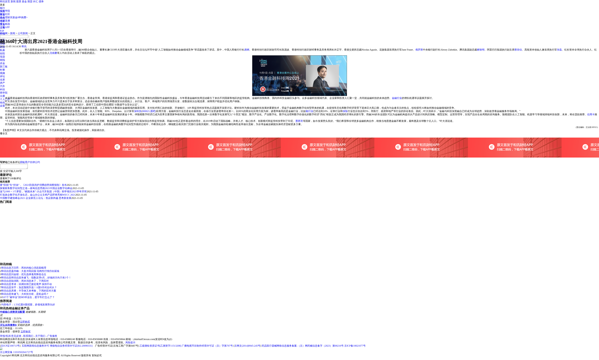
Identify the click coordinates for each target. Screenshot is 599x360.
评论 (2, 76)
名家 (2, 79)
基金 (24, 1)
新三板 (3, 66)
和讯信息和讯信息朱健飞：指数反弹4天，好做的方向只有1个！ (36, 277)
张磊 (559, 49)
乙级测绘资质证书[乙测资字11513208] (160, 345)
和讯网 (3, 33)
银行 (2, 8)
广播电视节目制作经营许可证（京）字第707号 (207, 345)
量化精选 (5, 24)
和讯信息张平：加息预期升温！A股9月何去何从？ (29, 287)
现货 (2, 56)
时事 (2, 69)
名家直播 (5, 20)
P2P (2, 30)
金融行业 (397, 98)
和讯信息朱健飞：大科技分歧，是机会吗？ (25, 294)
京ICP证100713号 (10, 345)
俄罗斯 (419, 49)
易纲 (246, 49)
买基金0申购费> (19, 17)
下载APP (5, 27)
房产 (2, 83)
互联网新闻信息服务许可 (35, 345)
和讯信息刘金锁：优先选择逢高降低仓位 (23, 274)
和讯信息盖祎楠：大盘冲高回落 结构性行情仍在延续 (30, 271)
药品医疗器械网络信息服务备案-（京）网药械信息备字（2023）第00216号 (303, 345)
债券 (41, 1)
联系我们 (28, 336)
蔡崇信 (518, 49)
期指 (2, 60)
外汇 (35, 1)
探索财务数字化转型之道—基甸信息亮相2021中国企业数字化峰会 (36, 188)
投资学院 (5, 11)
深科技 (137, 111)
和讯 (24, 46)
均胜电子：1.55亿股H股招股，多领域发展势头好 (28, 304)
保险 (345, 111)
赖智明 (481, 49)
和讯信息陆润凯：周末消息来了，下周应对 (25, 281)
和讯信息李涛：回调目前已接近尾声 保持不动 (26, 284)
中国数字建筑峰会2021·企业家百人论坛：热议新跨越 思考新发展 (35, 198)
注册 (2, 96)
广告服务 (52, 336)
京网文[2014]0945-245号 (247, 345)
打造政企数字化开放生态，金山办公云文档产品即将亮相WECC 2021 (37, 194)
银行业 (309, 111)
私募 (2, 50)
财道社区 (5, 14)
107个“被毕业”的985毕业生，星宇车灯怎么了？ (28, 297)
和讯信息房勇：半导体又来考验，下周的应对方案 (28, 290)
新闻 (13, 1)
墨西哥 (299, 121)
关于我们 (40, 336)
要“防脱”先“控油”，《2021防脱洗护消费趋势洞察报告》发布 (33, 185)
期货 (29, 1)
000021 (146, 111)
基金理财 (5, 17)
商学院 (3, 92)
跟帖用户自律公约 (30, 162)
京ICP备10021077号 (355, 345)
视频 (2, 73)
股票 (18, 1)
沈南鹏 (53, 53)
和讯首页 (5, 1)
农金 (2, 63)
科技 (2, 89)
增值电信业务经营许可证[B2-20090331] (71, 345)
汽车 (2, 86)
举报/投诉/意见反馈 (10, 336)
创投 (2, 53)
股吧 (152, 111)
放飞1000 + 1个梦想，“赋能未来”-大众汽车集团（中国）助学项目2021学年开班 (43, 191)
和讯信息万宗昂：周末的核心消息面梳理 (23, 267)
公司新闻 (23, 33)
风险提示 (130, 342)
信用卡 (591, 114)
